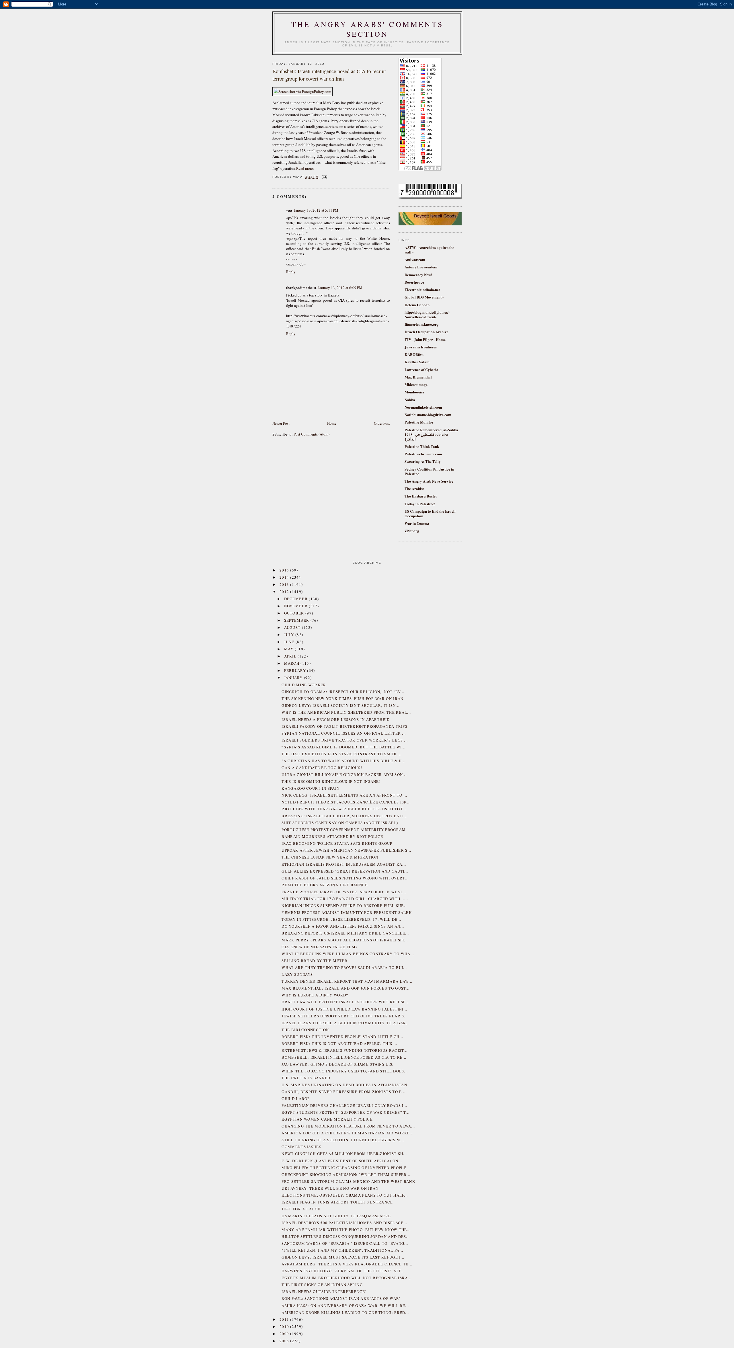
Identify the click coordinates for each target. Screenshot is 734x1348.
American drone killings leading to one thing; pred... (345, 1312)
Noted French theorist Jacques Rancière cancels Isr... (346, 802)
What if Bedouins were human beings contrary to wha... (348, 953)
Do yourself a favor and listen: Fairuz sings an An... (343, 926)
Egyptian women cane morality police (327, 1119)
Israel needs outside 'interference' (324, 1291)
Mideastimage (416, 384)
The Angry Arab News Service (429, 481)
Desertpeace (414, 282)
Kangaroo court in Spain (310, 788)
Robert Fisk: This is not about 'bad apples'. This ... (339, 1043)
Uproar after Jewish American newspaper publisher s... (346, 850)
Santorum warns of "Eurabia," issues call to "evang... (345, 1243)
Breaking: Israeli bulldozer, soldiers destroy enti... (344, 815)
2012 (285, 591)
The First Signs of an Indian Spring (322, 1284)
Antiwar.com (415, 259)
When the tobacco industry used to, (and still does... (345, 1071)
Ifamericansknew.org (422, 324)
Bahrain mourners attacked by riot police (332, 836)
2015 (285, 570)
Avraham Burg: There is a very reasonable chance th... (347, 1264)
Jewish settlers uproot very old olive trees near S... (345, 1016)
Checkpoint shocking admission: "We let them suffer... (346, 1174)
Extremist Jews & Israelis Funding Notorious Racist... (344, 1050)
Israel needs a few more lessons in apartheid (336, 719)
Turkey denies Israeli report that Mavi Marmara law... (347, 981)
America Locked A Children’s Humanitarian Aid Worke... (347, 1133)
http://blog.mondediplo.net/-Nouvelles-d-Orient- (427, 314)
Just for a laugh (301, 1209)
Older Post (382, 423)
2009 (285, 1333)
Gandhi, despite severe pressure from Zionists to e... (343, 1091)
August (293, 627)
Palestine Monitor (419, 422)
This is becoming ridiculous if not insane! (331, 781)
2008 (285, 1340)
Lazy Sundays (297, 974)
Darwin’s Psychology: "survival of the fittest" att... (343, 1270)
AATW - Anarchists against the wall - (429, 250)
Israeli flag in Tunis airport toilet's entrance (337, 1202)
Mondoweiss (414, 392)
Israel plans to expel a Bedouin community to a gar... (346, 1022)
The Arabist (414, 488)
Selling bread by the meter (315, 960)
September (297, 620)
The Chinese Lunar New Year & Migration (330, 857)
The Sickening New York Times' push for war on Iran (342, 698)
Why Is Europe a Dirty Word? (315, 995)
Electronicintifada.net (422, 289)
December (296, 598)
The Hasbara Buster (421, 496)
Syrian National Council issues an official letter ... (344, 733)
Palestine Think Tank (422, 446)
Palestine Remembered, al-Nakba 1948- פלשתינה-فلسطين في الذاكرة (431, 434)
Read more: (305, 168)
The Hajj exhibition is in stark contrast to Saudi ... (341, 753)
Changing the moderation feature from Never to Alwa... (348, 1126)
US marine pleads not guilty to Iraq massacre (336, 1215)
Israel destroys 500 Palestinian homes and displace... (344, 1222)
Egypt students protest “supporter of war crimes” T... (345, 1112)
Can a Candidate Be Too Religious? (322, 767)
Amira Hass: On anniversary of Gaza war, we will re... (345, 1305)
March (292, 663)
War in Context (417, 523)
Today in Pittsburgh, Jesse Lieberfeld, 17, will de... (341, 919)
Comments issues (301, 1146)
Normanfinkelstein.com (423, 407)
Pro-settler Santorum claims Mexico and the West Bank (348, 1181)
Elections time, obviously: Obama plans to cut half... (345, 1195)
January (294, 677)
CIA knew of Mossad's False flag (319, 946)
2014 (285, 577)
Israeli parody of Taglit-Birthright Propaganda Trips (344, 726)
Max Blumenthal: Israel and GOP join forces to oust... (345, 988)
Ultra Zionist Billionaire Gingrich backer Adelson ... (345, 774)
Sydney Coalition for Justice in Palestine (429, 471)
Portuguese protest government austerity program (344, 829)
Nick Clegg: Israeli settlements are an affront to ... (344, 795)
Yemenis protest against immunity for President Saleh (347, 912)
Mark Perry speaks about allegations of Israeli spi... (345, 940)
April (291, 656)
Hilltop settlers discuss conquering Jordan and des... (346, 1236)
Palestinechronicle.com (423, 454)
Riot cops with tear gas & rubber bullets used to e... (344, 808)
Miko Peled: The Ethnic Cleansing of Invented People (344, 1167)
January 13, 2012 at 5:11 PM (316, 210)
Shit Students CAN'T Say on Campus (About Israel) (340, 822)
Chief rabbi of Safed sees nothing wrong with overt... (345, 878)
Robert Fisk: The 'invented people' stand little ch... (342, 1036)
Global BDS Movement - (424, 297)
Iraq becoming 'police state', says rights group (337, 843)
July (290, 634)
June (290, 641)
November (296, 605)
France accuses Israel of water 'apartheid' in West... (344, 891)
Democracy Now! (418, 274)
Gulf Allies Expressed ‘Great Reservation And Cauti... (345, 871)
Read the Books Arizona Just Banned (325, 884)
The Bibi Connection (305, 1029)
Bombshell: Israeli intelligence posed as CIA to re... (344, 1057)
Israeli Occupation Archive (426, 331)
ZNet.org (412, 530)
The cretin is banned (306, 1077)
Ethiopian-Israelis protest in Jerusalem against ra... (344, 864)
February (295, 670)
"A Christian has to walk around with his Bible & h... (343, 760)
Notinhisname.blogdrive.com (428, 414)
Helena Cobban (417, 304)
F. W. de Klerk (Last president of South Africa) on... (342, 1160)
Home (331, 423)
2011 (285, 1319)
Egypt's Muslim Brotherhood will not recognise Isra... (346, 1277)
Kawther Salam (417, 361)
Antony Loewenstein (421, 267)
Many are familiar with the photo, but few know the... (346, 1229)
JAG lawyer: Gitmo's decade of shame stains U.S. (337, 1064)
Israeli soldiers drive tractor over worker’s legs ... (345, 740)
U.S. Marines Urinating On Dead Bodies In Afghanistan (344, 1084)
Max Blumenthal (418, 377)
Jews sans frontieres (421, 347)
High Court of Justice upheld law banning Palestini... (344, 1009)
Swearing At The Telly (423, 461)
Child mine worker (304, 684)
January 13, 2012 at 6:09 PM (340, 287)
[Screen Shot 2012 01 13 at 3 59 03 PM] (302, 91)
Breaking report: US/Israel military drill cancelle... (345, 933)
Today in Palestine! (420, 503)
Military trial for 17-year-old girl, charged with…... (345, 898)
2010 (285, 1326)
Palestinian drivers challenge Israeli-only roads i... (344, 1105)
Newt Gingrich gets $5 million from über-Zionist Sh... (344, 1153)
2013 (285, 584)
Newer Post (281, 423)
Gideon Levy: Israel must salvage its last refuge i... (343, 1257)
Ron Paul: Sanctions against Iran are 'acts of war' (341, 1298)
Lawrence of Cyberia (421, 369)
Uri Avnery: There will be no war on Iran (330, 1188)
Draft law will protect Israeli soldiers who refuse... (345, 1001)
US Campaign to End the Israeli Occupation (430, 513)
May (289, 648)
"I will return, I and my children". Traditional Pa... (342, 1250)
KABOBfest (414, 354)
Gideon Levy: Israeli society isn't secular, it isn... (340, 705)
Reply (291, 271)
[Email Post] (323, 177)
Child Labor (296, 1098)
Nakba (410, 399)
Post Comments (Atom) (311, 434)
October (294, 613)
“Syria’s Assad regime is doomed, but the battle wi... (343, 747)
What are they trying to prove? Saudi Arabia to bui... (344, 967)
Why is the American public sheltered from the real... (346, 712)
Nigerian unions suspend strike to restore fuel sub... (345, 905)
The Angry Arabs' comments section (367, 29)
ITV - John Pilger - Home (425, 339)
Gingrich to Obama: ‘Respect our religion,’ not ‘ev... (343, 691)
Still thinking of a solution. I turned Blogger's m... (343, 1139)
